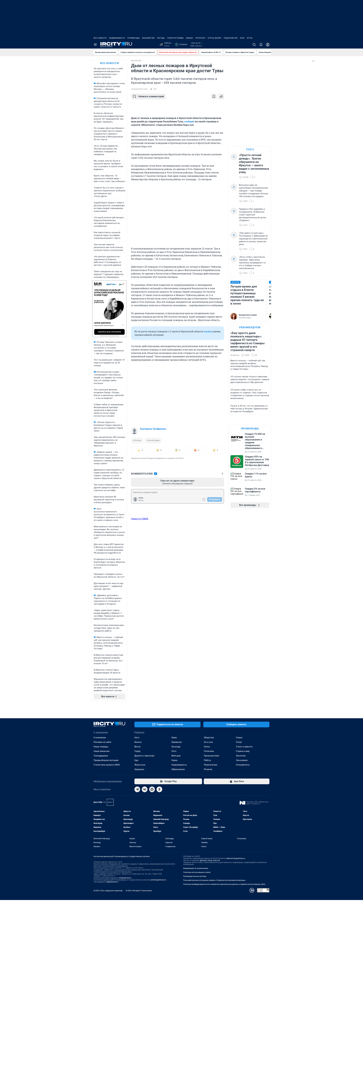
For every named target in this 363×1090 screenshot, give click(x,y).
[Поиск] (254, 45)
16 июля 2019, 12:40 (139, 89)
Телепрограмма (175, 38)
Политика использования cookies (196, 872)
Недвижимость (117, 38)
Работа (207, 760)
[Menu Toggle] (95, 45)
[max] (152, 789)
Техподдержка (101, 755)
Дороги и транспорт (144, 755)
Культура (175, 746)
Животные (139, 765)
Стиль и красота (244, 746)
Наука (174, 760)
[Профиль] (267, 45)
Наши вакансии (101, 751)
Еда (136, 760)
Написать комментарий (151, 96)
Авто (136, 737)
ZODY (242, 38)
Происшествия (211, 755)
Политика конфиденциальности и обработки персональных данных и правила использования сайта (224, 884)
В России (137, 440)
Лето (173, 751)
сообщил (189, 121)
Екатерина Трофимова (153, 428)
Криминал (176, 742)
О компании (100, 737)
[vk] (144, 789)
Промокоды (133, 38)
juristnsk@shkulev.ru (158, 880)
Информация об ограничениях (195, 868)
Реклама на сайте (102, 742)
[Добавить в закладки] (214, 96)
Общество (209, 737)
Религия (208, 769)
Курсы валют (214, 38)
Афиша (189, 38)
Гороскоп (200, 38)
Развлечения (210, 765)
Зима (174, 737)
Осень (207, 746)
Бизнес (138, 742)
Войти (141, 500)
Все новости (100, 38)
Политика (209, 751)
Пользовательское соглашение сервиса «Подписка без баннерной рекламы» (214, 880)
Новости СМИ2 (139, 518)
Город (137, 751)
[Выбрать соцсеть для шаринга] (221, 96)
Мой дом (176, 755)
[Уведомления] (261, 45)
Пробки (181, 44)
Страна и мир (242, 751)
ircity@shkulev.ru (125, 878)
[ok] (159, 789)
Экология (241, 755)
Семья (239, 737)
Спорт (239, 742)
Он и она (208, 742)
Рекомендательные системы (194, 876)
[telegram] (137, 789)
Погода (161, 38)
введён (208, 331)
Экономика (241, 760)
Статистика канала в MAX (107, 765)
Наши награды (101, 746)
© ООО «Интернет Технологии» (139, 891)
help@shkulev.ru (112, 882)
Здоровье (139, 769)
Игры (249, 38)
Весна (137, 746)
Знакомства (148, 38)
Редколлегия (231, 38)
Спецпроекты (243, 765)
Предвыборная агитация (106, 760)
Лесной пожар (153, 440)
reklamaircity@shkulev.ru (235, 858)
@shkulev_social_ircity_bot (210, 860)
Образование (178, 769)
